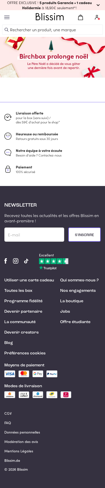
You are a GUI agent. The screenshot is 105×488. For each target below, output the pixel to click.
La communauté (20, 322)
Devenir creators (21, 333)
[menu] (7, 17)
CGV (8, 413)
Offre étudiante (75, 322)
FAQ (7, 422)
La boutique (71, 301)
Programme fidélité (23, 301)
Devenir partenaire (23, 312)
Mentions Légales (18, 451)
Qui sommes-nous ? (79, 280)
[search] (7, 30)
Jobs (65, 312)
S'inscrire (84, 235)
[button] (52, 5)
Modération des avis (21, 441)
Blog (8, 343)
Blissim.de (12, 460)
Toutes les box (18, 291)
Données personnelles (22, 432)
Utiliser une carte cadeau (29, 280)
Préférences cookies (25, 353)
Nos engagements (78, 291)
